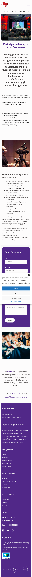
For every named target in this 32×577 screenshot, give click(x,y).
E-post (8, 267)
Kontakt (20, 301)
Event (4, 455)
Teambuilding (6, 463)
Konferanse (10, 11)
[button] (29, 275)
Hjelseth (16, 572)
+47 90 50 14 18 (7, 414)
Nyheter (4, 502)
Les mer (4, 549)
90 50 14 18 (15, 393)
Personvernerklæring (7, 566)
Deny (16, 293)
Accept (16, 288)
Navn (7, 258)
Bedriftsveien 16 (8, 517)
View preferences (16, 298)
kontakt (10, 372)
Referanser (5, 499)
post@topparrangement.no (16, 397)
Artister (4, 484)
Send (10, 320)
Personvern (14, 301)
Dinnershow (6, 487)
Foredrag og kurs (7, 460)
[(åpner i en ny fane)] (6, 556)
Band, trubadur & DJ (9, 481)
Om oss (4, 505)
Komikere (5, 478)
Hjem (3, 11)
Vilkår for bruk (7, 570)
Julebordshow (6, 466)
